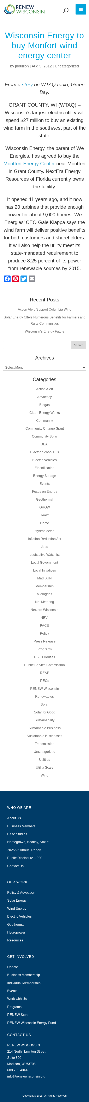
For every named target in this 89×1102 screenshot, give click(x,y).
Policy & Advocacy (21, 892)
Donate (12, 967)
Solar (44, 704)
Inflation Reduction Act (44, 539)
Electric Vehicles (44, 460)
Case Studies (17, 834)
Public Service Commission (44, 665)
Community (44, 420)
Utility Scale (44, 767)
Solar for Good (44, 712)
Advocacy (44, 397)
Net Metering (44, 602)
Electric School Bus (44, 452)
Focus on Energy (44, 491)
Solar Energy (16, 900)
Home (44, 523)
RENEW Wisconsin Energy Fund (31, 1023)
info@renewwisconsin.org (26, 1076)
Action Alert (44, 389)
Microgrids (44, 594)
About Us (14, 818)
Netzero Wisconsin (44, 610)
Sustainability (44, 720)
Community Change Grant (44, 428)
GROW (44, 507)
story (27, 84)
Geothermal (44, 499)
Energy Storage (44, 476)
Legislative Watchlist (45, 554)
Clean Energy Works (44, 412)
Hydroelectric (44, 531)
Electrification (44, 468)
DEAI (44, 444)
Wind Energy (16, 908)
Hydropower (16, 932)
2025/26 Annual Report (24, 850)
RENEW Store (18, 1015)
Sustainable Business (45, 728)
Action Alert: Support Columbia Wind (44, 309)
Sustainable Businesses (44, 736)
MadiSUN (44, 578)
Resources (15, 940)
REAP (44, 673)
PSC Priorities (44, 657)
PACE (44, 625)
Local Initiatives (44, 570)
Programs (44, 649)
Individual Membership (24, 983)
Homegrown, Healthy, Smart (27, 842)
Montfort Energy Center (29, 163)
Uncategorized (67, 66)
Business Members (21, 826)
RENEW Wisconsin (44, 688)
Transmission (44, 744)
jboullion (22, 66)
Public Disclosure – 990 (24, 858)
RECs (44, 681)
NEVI (44, 617)
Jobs (44, 547)
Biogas (44, 405)
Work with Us (17, 999)
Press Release (44, 641)
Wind (44, 775)
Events (45, 483)
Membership (44, 586)
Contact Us (15, 866)
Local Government (44, 562)
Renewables (44, 696)
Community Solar (44, 436)
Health (44, 515)
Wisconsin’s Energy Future (44, 331)
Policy (44, 633)
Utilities (44, 759)
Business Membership (23, 975)
